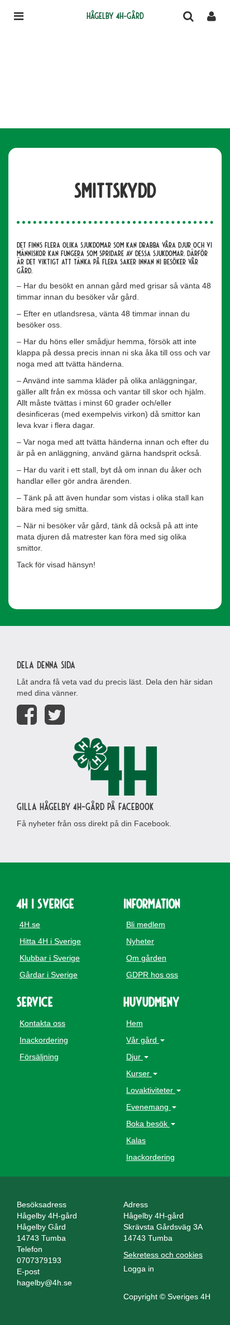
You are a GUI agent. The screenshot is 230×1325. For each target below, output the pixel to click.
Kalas (136, 1140)
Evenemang (148, 1106)
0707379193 (39, 1260)
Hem (134, 1023)
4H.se (30, 924)
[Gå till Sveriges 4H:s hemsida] (115, 767)
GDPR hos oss (152, 974)
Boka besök (148, 1123)
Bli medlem (145, 924)
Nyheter (140, 941)
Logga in (138, 1268)
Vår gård (142, 1039)
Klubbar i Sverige (50, 957)
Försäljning (39, 1056)
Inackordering (44, 1039)
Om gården (146, 957)
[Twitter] (55, 715)
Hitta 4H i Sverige (50, 941)
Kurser (139, 1073)
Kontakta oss (42, 1023)
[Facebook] (27, 715)
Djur (134, 1056)
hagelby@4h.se (44, 1282)
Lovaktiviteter (150, 1090)
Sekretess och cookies (163, 1254)
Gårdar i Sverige (49, 974)
